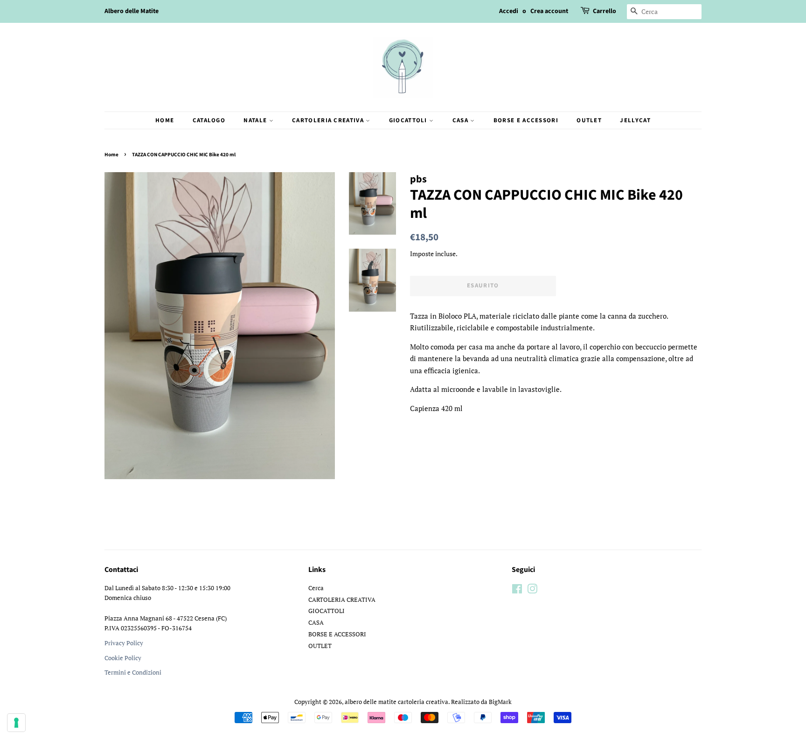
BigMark (500, 702)
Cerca (316, 588)
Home (111, 155)
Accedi (508, 11)
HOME (164, 120)
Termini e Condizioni (132, 672)
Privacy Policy (123, 643)
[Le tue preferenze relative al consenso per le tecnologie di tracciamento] (16, 723)
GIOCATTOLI (409, 120)
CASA (461, 120)
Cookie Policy (122, 658)
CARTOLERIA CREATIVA (329, 120)
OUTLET (589, 120)
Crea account (549, 11)
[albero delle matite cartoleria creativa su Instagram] (532, 591)
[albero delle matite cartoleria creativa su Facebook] (517, 591)
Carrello (604, 11)
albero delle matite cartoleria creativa (396, 702)
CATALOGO (209, 120)
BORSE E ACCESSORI (525, 120)
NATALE (256, 120)
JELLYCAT (635, 120)
